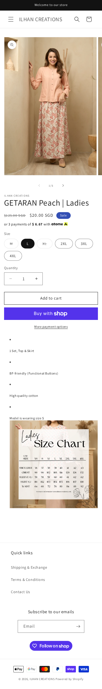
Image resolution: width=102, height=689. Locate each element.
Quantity (11, 268)
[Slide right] (63, 185)
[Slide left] (39, 185)
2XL (64, 243)
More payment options (51, 327)
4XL (13, 255)
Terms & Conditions (28, 579)
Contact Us (20, 591)
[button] (11, 19)
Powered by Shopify (69, 679)
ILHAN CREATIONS (42, 679)
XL (47, 244)
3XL (84, 243)
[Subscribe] (78, 626)
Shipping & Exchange (29, 567)
